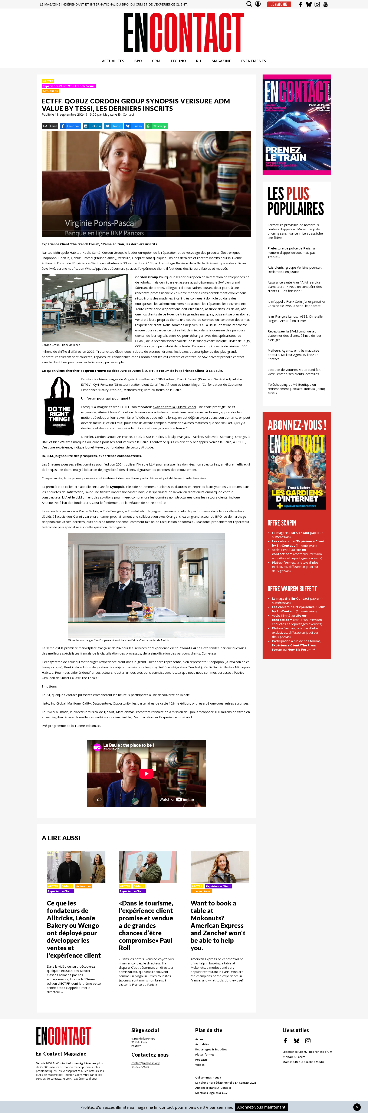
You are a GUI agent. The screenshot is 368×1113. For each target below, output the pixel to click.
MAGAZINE (221, 60)
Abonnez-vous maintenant (261, 1107)
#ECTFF (48, 81)
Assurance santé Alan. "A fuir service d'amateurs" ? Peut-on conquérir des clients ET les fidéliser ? (295, 286)
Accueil (200, 1039)
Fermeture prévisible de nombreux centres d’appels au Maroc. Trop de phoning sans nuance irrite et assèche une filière (295, 231)
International (201, 891)
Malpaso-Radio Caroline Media (304, 1062)
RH (198, 60)
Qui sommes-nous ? (208, 1077)
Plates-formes (204, 1054)
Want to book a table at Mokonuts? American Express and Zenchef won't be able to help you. (218, 925)
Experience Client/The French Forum (307, 1052)
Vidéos (199, 1065)
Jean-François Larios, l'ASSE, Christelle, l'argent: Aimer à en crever (295, 318)
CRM (156, 60)
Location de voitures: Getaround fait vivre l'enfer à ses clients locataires (294, 371)
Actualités (50, 91)
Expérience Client (60, 891)
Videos (67, 886)
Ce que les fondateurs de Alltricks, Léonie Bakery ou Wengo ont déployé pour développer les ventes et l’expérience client (74, 929)
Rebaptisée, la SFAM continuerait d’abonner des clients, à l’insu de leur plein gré (294, 335)
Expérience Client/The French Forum (69, 86)
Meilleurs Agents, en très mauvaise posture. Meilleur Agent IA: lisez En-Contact (294, 354)
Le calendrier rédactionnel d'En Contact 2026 (225, 1082)
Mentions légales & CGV (211, 1093)
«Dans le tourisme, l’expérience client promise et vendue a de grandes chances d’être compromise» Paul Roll (146, 925)
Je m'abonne (279, 4)
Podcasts (201, 1059)
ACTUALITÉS (113, 60)
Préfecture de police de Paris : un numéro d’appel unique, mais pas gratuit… (292, 252)
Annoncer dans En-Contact (213, 1088)
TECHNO (178, 60)
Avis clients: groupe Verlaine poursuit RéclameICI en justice (295, 269)
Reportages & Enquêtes (211, 1049)
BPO (138, 60)
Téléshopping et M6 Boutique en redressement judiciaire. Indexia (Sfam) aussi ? (296, 388)
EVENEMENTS (253, 60)
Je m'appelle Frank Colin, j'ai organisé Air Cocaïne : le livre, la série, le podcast (297, 303)
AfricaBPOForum (294, 1057)
